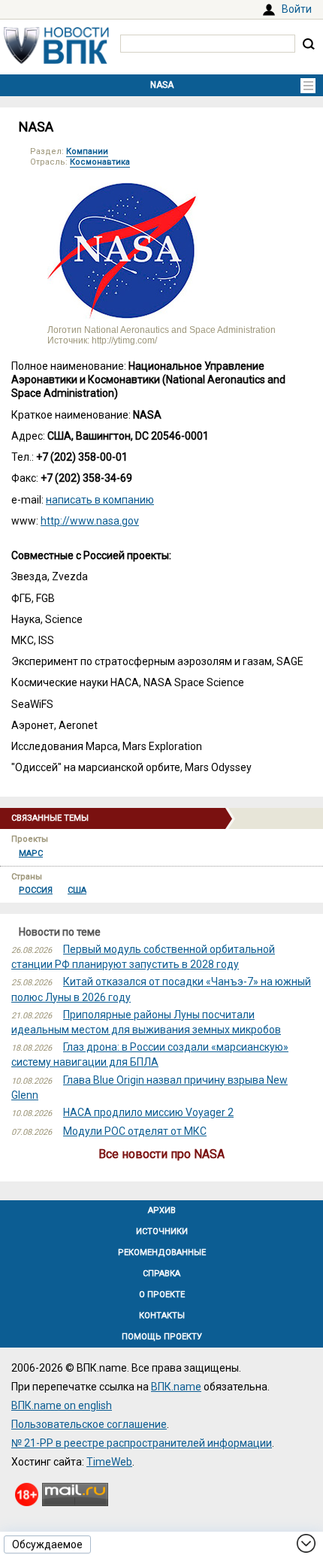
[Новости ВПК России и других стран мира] (56, 60)
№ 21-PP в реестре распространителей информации (141, 1443)
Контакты (162, 1316)
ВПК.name (176, 1387)
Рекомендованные (162, 1252)
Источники (162, 1231)
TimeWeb (109, 1462)
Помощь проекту (162, 1337)
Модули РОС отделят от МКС (135, 1131)
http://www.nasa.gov (90, 521)
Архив (162, 1210)
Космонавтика (100, 162)
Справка (161, 1273)
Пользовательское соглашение (89, 1424)
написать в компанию (100, 500)
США (77, 890)
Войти (297, 9)
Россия (36, 890)
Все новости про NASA (161, 1154)
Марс (31, 853)
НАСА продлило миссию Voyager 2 (148, 1112)
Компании (87, 151)
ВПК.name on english (61, 1405)
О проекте (162, 1294)
